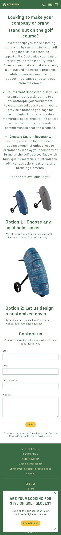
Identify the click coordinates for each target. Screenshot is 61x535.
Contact (30, 473)
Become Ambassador (30, 463)
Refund (30, 488)
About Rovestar (30, 458)
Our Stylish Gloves (30, 449)
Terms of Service (36, 436)
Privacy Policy (16, 436)
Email (5, 366)
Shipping (30, 483)
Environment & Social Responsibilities (30, 468)
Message (7, 395)
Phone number (10, 380)
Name (5, 351)
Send (30, 424)
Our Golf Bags (30, 453)
